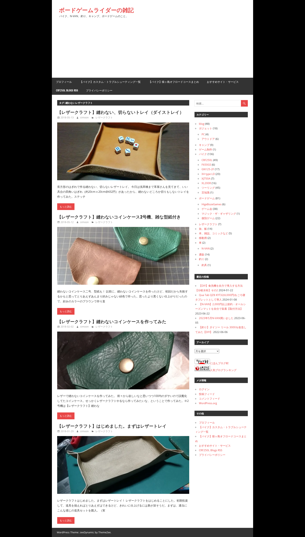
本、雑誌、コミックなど (213, 233)
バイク (203, 154)
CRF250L (207, 160)
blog (201, 123)
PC (203, 134)
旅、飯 (203, 228)
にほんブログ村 (219, 363)
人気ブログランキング (223, 370)
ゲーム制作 (205, 149)
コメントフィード (209, 398)
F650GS (206, 164)
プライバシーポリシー (99, 90)
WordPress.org (208, 403)
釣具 (204, 265)
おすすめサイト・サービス (223, 82)
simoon (84, 117)
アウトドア (208, 139)
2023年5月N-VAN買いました (216, 318)
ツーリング (208, 187)
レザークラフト (104, 117)
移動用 (203, 238)
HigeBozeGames (212, 204)
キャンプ (204, 145)
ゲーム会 (207, 209)
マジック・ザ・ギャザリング (219, 213)
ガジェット (205, 128)
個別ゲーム (208, 218)
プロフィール (64, 82)
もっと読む (66, 206)
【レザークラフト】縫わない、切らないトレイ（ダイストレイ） (120, 112)
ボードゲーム (207, 198)
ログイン (204, 389)
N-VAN (206, 248)
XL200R (206, 183)
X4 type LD (208, 174)
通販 (201, 254)
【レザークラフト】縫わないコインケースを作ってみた (111, 322)
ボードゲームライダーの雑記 (96, 10)
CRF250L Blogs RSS (67, 90)
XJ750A (206, 178)
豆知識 (206, 192)
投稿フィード (207, 394)
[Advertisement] (152, 51)
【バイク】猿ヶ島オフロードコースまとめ (174, 82)
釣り (201, 259)
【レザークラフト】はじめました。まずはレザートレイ (112, 426)
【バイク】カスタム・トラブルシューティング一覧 (110, 82)
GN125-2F (208, 169)
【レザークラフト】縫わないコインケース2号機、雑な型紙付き (119, 217)
